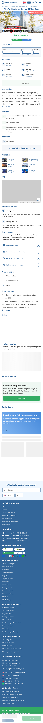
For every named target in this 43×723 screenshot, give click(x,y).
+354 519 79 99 (10, 666)
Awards (4, 509)
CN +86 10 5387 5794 (12, 681)
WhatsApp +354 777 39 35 (14, 684)
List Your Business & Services (12, 694)
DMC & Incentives (8, 646)
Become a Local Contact (10, 691)
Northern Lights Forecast (10, 632)
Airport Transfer (7, 579)
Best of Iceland (7, 626)
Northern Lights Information (11, 623)
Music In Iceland (7, 620)
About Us (5, 506)
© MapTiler (21, 202)
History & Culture (8, 617)
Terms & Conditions (8, 512)
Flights (4, 576)
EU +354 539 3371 (11, 678)
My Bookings (6, 600)
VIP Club (5, 597)
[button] (21, 22)
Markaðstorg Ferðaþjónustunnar (13, 700)
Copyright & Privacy (9, 515)
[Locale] (24, 3)
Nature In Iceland (8, 608)
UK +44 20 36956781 (12, 675)
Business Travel (7, 591)
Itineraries (5, 629)
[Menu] (39, 3)
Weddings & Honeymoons (11, 652)
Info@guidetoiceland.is (12, 663)
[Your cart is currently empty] (36, 3)
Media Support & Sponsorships (12, 649)
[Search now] (33, 3)
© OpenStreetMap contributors (32, 202)
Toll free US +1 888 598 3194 (15, 673)
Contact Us (6, 524)
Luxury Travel (7, 588)
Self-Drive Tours (7, 567)
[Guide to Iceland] (9, 2)
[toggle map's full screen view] (38, 199)
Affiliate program (8, 703)
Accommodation (7, 573)
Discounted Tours (8, 594)
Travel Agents (7, 640)
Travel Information (8, 611)
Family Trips (6, 582)
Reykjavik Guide (7, 614)
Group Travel (6, 585)
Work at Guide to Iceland (10, 697)
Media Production (8, 643)
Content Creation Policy (10, 521)
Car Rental (5, 570)
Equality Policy (7, 518)
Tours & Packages (8, 563)
